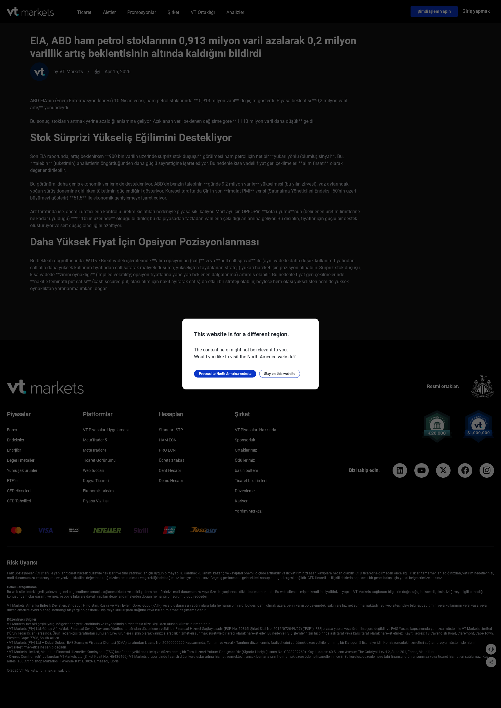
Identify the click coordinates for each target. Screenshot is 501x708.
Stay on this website (279, 374)
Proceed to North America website (225, 374)
